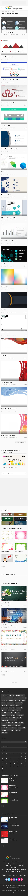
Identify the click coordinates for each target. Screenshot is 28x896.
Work (11, 730)
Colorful (11, 703)
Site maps (15, 892)
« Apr (2, 770)
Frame (11, 707)
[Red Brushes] (14, 346)
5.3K (26, 437)
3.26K (26, 128)
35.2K (25, 649)
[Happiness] (14, 637)
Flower (19, 705)
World (18, 730)
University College (6, 603)
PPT (14, 720)
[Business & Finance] (7, 514)
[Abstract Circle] (14, 323)
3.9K (26, 105)
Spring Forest (17, 563)
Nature (12, 715)
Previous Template (19, 442)
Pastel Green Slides (6, 126)
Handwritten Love (13, 831)
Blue (23, 698)
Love (10, 712)
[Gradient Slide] (14, 277)
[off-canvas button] (2, 8)
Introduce (3, 310)
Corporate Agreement (7, 57)
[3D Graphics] (20, 523)
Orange (4, 717)
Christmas (21, 700)
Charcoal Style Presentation (8, 241)
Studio (17, 725)
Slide (4, 725)
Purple (14, 722)
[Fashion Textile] (4, 840)
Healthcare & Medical (16, 622)
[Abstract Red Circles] (14, 371)
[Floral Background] (7, 546)
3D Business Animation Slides (8, 218)
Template (22, 727)
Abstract (10, 695)
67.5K (25, 627)
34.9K (25, 671)
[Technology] (20, 519)
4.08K (26, 312)
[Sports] (7, 523)
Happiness (4, 647)
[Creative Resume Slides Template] (14, 70)
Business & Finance (11, 666)
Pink (19, 717)
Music (17, 712)
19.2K (26, 384)
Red (21, 722)
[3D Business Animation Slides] (14, 208)
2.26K (24, 34)
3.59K (26, 151)
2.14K (26, 174)
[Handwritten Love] (4, 834)
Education (5, 600)
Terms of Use (16, 890)
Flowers (4, 707)
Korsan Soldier (5, 384)
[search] (25, 8)
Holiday (11, 710)
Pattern (12, 717)
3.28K (26, 358)
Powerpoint (6, 720)
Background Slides (7, 698)
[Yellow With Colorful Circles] (14, 424)
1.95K (26, 59)
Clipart (4, 467)
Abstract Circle (5, 333)
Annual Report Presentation (8, 103)
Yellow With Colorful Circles (8, 435)
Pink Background (18, 540)
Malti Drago (6, 34)
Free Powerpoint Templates (14, 869)
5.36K (26, 335)
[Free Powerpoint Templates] (14, 7)
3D (3, 695)
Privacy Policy (9, 890)
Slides (10, 725)
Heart (4, 710)
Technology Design (13, 824)
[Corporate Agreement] (14, 47)
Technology (12, 727)
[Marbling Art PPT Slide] (14, 185)
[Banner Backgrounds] (7, 557)
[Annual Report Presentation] (14, 93)
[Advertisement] (14, 3)
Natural (4, 715)
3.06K (26, 289)
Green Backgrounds (19, 551)
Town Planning (8, 32)
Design (4, 705)
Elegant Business (13, 817)
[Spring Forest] (21, 557)
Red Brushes (4, 356)
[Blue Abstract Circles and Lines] (14, 397)
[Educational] (7, 519)
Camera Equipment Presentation (9, 149)
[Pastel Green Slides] (14, 116)
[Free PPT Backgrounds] (13, 857)
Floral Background (5, 551)
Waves (4, 730)
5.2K (26, 411)
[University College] (14, 593)
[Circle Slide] (14, 254)
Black (4, 666)
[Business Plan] (14, 659)
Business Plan (5, 669)
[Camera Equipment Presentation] (14, 139)
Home (3, 890)
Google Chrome (22, 875)
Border (4, 700)
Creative (19, 703)
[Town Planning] (14, 25)
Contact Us (23, 890)
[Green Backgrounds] (21, 546)
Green (18, 600)
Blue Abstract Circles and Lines (9, 409)
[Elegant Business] (4, 819)
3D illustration (4, 172)
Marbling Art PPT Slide (6, 195)
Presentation (6, 722)
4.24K (26, 197)
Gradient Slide (4, 287)
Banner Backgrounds (6, 563)
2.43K (26, 243)
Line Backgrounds (5, 540)
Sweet (4, 727)
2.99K (26, 82)
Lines (4, 712)
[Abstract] (20, 514)
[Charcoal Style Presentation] (14, 231)
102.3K (25, 605)
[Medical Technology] (14, 615)
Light (18, 710)
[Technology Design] (4, 826)
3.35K (26, 220)
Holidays (13, 644)
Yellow (4, 732)
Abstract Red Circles (6, 382)
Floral (11, 705)
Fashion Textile (12, 839)
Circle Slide (3, 264)
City (4, 703)
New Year (20, 715)
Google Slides (12, 600)
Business (12, 700)
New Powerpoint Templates (10, 775)
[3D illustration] (14, 162)
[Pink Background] (21, 535)
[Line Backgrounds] (7, 535)
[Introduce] (14, 300)
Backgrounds (20, 695)
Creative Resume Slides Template (9, 80)
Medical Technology (6, 625)
